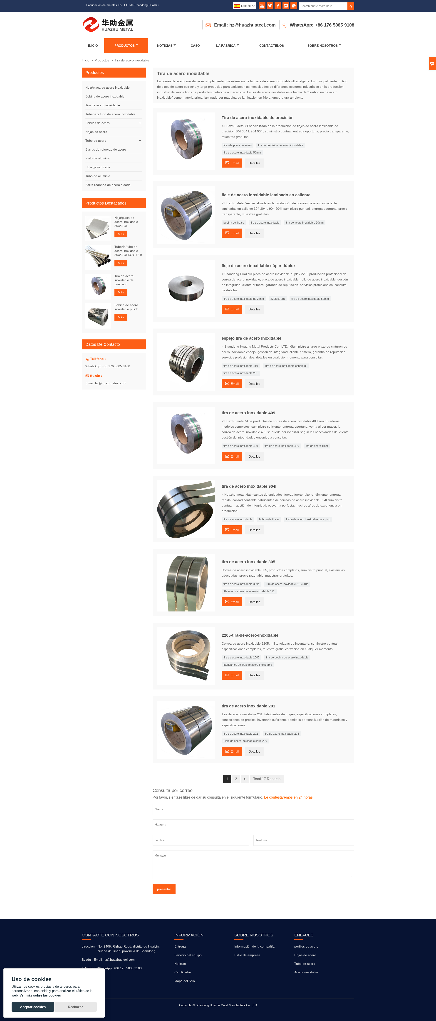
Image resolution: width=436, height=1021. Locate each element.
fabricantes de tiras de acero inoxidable (247, 664)
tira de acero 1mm (317, 446)
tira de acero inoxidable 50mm (242, 152)
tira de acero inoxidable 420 (240, 446)
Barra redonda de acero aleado (108, 185)
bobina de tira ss (233, 222)
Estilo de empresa (247, 955)
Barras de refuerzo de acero (105, 149)
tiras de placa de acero (237, 145)
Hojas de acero (96, 132)
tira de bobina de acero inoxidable (287, 657)
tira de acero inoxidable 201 (240, 373)
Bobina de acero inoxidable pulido (126, 307)
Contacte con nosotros (110, 935)
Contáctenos (271, 45)
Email (232, 162)
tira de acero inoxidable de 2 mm (243, 298)
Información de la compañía (254, 946)
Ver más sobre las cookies (40, 995)
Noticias (164, 45)
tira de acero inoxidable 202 (240, 733)
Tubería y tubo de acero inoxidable (110, 114)
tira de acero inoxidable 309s (241, 584)
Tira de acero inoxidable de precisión (124, 280)
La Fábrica (225, 45)
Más (121, 234)
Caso (195, 45)
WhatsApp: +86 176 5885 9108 (322, 24)
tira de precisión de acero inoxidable (280, 145)
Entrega (180, 946)
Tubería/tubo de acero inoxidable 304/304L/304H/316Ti (128, 251)
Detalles (254, 163)
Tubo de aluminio (97, 176)
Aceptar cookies (33, 1007)
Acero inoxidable (306, 972)
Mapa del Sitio (184, 981)
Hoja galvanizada (97, 167)
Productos (124, 45)
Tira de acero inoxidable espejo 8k (286, 366)
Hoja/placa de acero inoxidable (107, 87)
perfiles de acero (306, 946)
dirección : (89, 946)
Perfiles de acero (97, 123)
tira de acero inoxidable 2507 (241, 657)
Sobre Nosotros (322, 45)
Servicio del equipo (188, 955)
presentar (164, 889)
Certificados (182, 972)
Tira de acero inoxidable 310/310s (287, 584)
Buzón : (87, 959)
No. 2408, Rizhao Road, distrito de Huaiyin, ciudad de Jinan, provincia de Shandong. (129, 949)
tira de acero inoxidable (265, 222)
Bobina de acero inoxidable (104, 96)
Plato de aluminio (97, 158)
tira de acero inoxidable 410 (240, 366)
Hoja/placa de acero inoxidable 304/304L (126, 222)
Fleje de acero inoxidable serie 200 (245, 741)
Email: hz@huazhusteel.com (245, 24)
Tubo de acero (95, 140)
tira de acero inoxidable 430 (282, 446)
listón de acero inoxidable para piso (308, 519)
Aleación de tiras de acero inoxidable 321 (249, 591)
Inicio (93, 45)
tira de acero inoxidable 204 (282, 733)
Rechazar (75, 1007)
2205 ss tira (277, 298)
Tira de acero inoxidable (102, 105)
